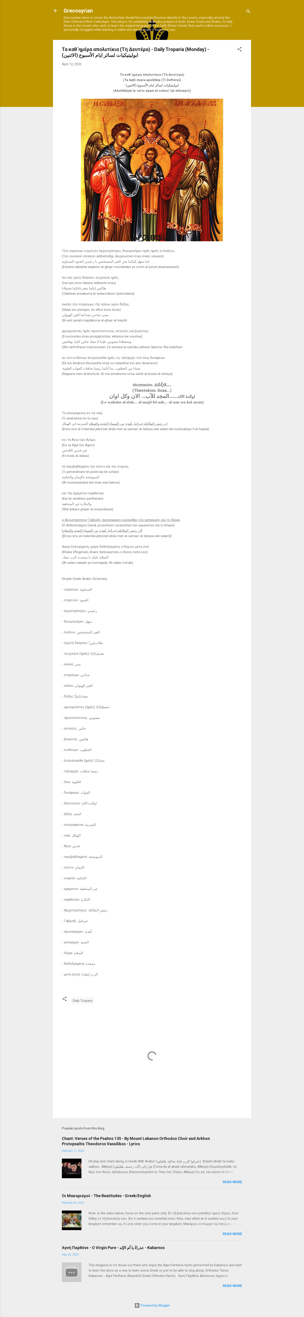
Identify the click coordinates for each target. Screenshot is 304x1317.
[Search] (248, 12)
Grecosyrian (78, 11)
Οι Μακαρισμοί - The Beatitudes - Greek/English (106, 1195)
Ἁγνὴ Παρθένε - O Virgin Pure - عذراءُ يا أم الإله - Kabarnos (113, 1247)
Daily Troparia (82, 1001)
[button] (239, 50)
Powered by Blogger (155, 1305)
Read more (232, 1182)
